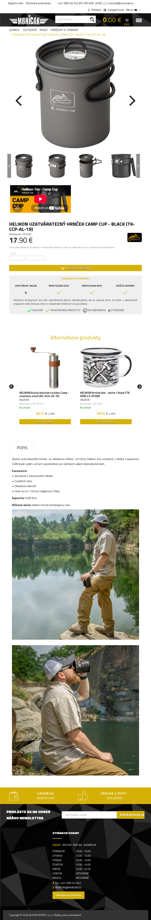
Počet (13, 253)
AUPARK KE (90, 845)
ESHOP (56, 845)
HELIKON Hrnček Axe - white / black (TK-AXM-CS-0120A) (105, 394)
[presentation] (18, 100)
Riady (44, 30)
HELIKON (24, 400)
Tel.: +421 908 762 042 (68, 883)
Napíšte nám (15, 3)
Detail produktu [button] (45, 422)
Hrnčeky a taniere (64, 30)
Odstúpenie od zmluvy (68, 895)
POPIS (22, 448)
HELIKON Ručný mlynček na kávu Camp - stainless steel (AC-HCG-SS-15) (44, 394)
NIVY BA (77, 845)
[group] (45, 386)
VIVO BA (66, 845)
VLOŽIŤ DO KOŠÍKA (78, 268)
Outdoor (30, 30)
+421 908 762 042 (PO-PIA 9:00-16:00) (79, 3)
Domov (14, 30)
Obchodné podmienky (38, 3)
